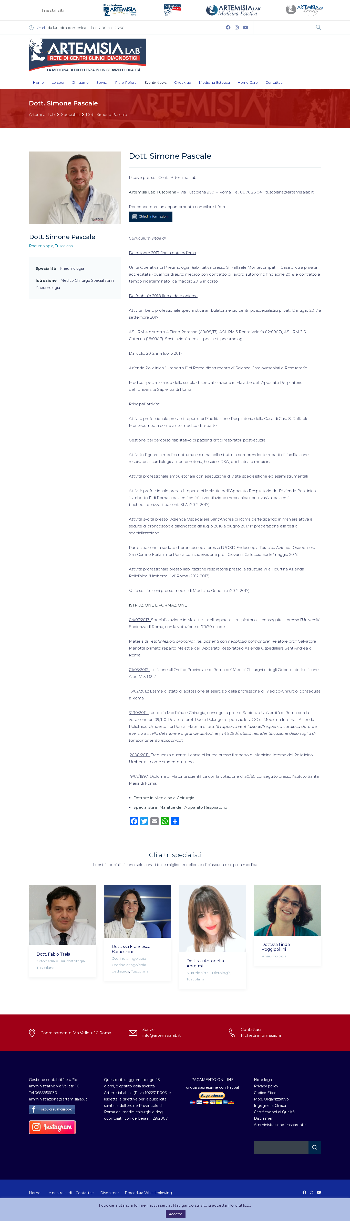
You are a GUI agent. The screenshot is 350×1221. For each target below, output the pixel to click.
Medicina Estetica (214, 82)
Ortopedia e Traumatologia (61, 961)
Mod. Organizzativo (271, 1099)
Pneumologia (41, 246)
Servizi (101, 82)
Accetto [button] (175, 1214)
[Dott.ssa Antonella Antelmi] (212, 918)
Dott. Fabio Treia (53, 954)
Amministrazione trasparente (280, 1124)
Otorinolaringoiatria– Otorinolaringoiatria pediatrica (130, 965)
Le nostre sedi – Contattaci (70, 1193)
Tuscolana (64, 246)
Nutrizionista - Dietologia (209, 972)
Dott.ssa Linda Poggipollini (276, 947)
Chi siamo (80, 82)
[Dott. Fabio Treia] (62, 915)
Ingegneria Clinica (270, 1105)
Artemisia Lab (42, 114)
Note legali (263, 1079)
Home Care (248, 82)
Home (38, 82)
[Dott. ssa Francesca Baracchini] (137, 911)
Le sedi (58, 82)
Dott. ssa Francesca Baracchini (131, 949)
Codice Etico (265, 1092)
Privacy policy (266, 1086)
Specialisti (70, 114)
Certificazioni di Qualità (274, 1112)
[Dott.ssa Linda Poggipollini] (287, 910)
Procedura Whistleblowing (148, 1193)
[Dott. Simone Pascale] (75, 187)
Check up (182, 82)
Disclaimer (263, 1118)
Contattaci (274, 82)
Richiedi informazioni (261, 1035)
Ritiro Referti (126, 82)
